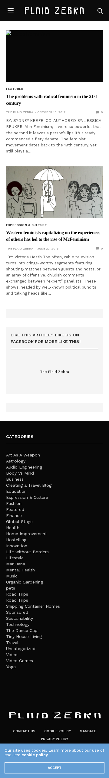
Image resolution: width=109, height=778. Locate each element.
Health (12, 527)
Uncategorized (20, 648)
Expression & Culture (26, 225)
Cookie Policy (57, 731)
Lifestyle (15, 558)
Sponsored (17, 612)
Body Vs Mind (20, 473)
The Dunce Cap (22, 630)
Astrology (15, 461)
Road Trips (17, 594)
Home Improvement (26, 533)
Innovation (16, 546)
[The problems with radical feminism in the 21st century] (54, 56)
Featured (14, 88)
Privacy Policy (54, 739)
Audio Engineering (24, 467)
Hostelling (16, 540)
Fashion (13, 503)
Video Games (19, 661)
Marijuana (15, 564)
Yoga (11, 667)
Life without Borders (27, 552)
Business (15, 479)
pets (10, 588)
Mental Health (20, 570)
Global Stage (19, 521)
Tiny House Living (24, 636)
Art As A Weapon (23, 455)
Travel (12, 642)
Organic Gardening (24, 582)
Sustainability (19, 618)
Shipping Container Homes (33, 606)
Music (12, 576)
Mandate (88, 731)
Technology (17, 624)
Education (16, 491)
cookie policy (34, 755)
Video (12, 654)
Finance (14, 515)
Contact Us (24, 731)
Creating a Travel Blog (28, 485)
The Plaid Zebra (19, 112)
